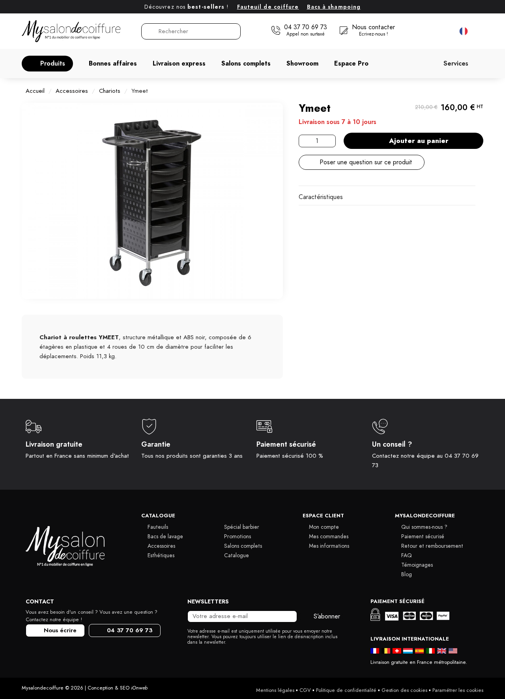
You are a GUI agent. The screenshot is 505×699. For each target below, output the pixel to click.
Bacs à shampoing (334, 7)
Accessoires (72, 91)
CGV (305, 690)
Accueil (35, 91)
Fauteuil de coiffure (268, 7)
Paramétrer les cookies (457, 690)
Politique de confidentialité (346, 690)
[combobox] (191, 31)
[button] (47, 63)
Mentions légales (275, 690)
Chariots (109, 91)
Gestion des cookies (404, 690)
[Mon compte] (428, 31)
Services (455, 63)
